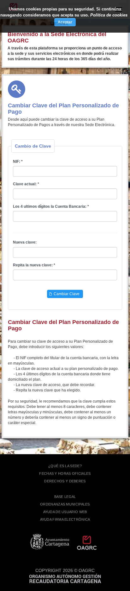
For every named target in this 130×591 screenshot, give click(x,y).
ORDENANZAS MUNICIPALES (65, 504)
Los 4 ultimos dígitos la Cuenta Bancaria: (49, 206)
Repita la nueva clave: (33, 265)
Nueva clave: (25, 242)
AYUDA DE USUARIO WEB (65, 512)
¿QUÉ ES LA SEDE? (65, 466)
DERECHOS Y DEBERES (65, 481)
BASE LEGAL (65, 497)
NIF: (16, 161)
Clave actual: (25, 184)
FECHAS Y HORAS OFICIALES (65, 473)
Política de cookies (108, 15)
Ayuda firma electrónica (65, 519)
